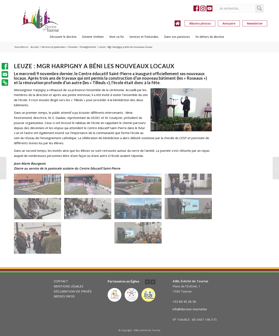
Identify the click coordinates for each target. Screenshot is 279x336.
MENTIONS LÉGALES (68, 286)
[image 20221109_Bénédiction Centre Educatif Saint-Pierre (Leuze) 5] (139, 210)
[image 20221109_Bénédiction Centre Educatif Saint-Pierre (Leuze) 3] (139, 186)
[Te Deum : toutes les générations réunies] (276, 168)
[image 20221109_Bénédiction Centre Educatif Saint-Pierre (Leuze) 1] (39, 186)
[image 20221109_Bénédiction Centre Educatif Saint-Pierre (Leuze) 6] (39, 210)
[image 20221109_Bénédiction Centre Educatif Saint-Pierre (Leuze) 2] (89, 186)
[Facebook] (5, 66)
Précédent (147, 281)
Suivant (153, 281)
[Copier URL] (5, 82)
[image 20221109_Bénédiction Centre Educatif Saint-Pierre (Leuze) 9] (139, 234)
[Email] (5, 74)
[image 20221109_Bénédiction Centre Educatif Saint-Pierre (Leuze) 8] (190, 210)
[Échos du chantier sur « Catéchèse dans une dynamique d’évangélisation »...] (3, 168)
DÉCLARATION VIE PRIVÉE (73, 291)
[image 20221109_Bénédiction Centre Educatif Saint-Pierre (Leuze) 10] (39, 239)
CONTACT (61, 281)
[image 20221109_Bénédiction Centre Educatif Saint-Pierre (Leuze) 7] (89, 210)
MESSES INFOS (64, 296)
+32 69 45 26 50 (184, 301)
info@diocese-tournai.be (190, 309)
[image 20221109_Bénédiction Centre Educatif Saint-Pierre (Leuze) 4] (190, 186)
